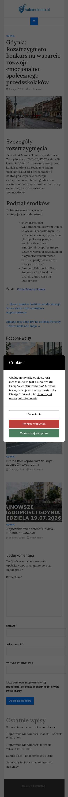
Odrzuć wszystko (34, 423)
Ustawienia (34, 414)
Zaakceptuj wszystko (34, 433)
